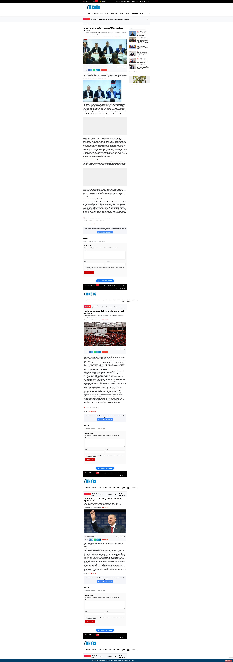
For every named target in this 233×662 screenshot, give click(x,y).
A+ (122, 67)
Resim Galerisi (123, 1)
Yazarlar (133, 1)
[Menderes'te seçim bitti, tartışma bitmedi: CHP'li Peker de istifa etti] (132, 60)
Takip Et (104, 70)
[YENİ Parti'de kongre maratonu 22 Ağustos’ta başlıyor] (132, 47)
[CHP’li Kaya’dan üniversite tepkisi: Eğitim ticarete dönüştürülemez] (132, 33)
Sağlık (121, 13)
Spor (112, 13)
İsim (85, 261)
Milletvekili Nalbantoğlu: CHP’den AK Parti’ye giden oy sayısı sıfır (143, 67)
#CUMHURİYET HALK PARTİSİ (88, 220)
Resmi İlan (127, 13)
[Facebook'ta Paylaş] (89, 70)
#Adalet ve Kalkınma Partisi (92, 407)
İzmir (116, 13)
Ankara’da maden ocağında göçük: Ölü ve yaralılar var (116, 307)
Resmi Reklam (134, 13)
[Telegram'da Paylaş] (97, 70)
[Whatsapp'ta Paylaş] (94, 70)
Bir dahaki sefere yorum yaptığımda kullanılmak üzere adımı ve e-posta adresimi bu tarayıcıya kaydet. (105, 268)
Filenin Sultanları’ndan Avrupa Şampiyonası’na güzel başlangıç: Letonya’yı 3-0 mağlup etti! (95, 307)
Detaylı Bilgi (131, 660)
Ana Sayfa (87, 23)
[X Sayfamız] (140, 1)
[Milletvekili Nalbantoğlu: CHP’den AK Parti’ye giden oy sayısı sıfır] (132, 66)
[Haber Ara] (149, 13)
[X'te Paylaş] (91, 70)
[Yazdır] (125, 67)
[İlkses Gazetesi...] (93, 6)
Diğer (140, 13)
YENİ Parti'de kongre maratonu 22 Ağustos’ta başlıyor (142, 47)
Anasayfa (118, 1)
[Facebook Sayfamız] (142, 1)
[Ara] (148, 28)
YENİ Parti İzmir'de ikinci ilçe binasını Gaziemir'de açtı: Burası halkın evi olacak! (109, 19)
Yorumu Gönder (89, 272)
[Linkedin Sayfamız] (146, 1)
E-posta (108, 261)
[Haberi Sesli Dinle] (118, 67)
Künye (137, 1)
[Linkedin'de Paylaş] (99, 70)
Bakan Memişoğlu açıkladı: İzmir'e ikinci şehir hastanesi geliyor (102, 307)
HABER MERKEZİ (118, 36)
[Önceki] (147, 19)
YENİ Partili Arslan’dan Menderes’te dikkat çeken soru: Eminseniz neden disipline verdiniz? (143, 54)
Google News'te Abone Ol (105, 232)
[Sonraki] (149, 19)
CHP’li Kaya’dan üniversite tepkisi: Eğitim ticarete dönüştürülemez (143, 34)
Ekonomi (107, 13)
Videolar (128, 1)
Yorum (86, 250)
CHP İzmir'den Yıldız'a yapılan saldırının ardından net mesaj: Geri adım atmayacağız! (122, 307)
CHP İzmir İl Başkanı (111, 201)
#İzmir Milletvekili (100, 220)
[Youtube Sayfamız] (148, 1)
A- (120, 67)
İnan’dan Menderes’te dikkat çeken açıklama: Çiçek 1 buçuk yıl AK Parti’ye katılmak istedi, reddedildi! (143, 40)
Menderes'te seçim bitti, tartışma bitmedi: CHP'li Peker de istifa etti (142, 61)
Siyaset (102, 13)
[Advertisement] (128, 7)
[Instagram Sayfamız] (144, 1)
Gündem (96, 13)
